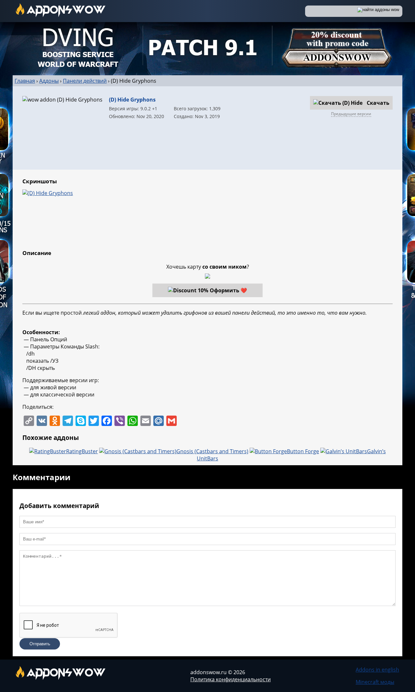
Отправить (40, 643)
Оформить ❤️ (228, 290)
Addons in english (377, 669)
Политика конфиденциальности (230, 679)
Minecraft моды (375, 682)
